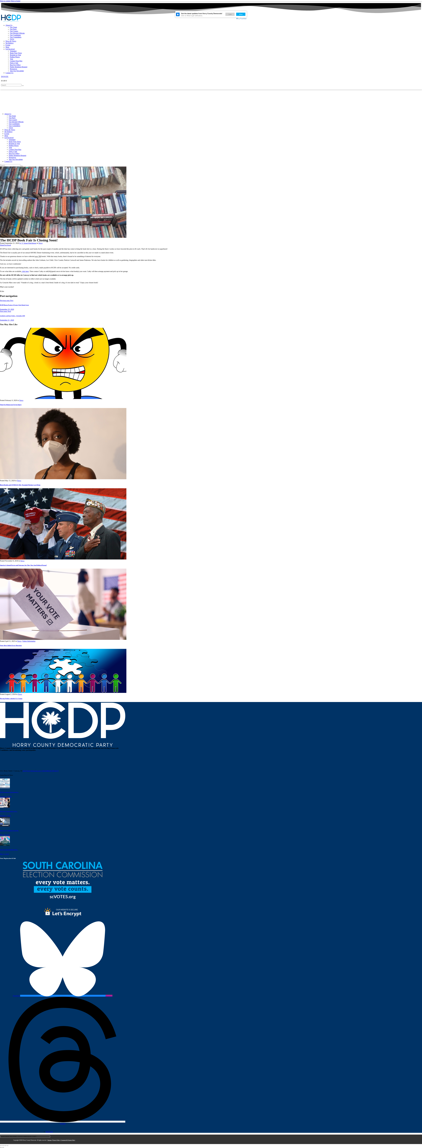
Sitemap (49, 1140)
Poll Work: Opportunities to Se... (8, 811)
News (40, 243)
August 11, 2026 (6, 797)
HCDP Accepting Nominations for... (9, 792)
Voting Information (28, 641)
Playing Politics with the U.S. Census (11, 698)
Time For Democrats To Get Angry (11, 404)
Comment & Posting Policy (68, 1140)
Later (230, 14)
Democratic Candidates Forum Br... (9, 830)
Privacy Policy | (56, 1140)
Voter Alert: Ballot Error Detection (11, 645)
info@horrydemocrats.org (32, 771)
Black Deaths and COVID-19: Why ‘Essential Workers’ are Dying (20, 485)
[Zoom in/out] (1, 1145)
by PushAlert (242, 19)
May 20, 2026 (5, 835)
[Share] (5, 1145)
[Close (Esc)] (7, 1145)
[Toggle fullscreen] (3, 1145)
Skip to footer (15, 1)
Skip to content (5, 1)
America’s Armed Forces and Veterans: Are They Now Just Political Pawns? (23, 565)
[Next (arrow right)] (3, 1147)
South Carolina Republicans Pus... (9, 849)
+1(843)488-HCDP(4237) (50, 771)
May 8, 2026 (4, 854)
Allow (241, 14)
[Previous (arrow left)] (1, 1147)
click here (25, 271)
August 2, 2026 (5, 816)
